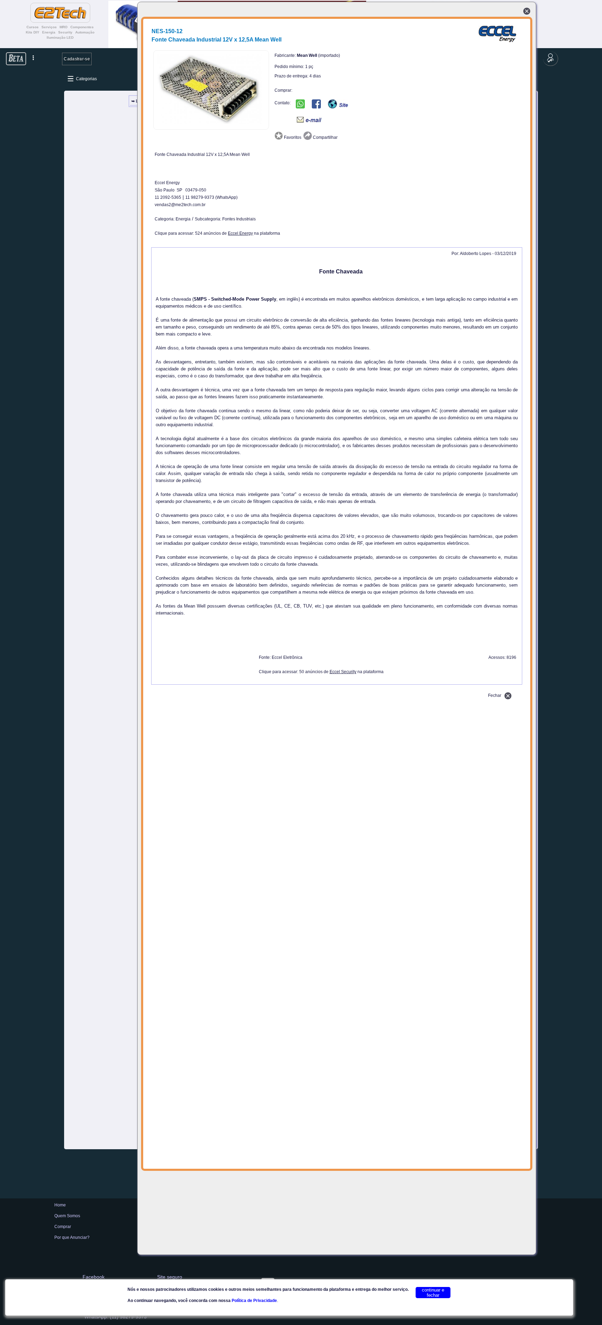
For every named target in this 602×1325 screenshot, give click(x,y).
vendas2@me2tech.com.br (180, 204)
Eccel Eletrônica (287, 657)
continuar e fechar (433, 1292)
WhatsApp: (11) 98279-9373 (115, 1316)
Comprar (62, 1226)
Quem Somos (67, 1215)
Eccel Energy (167, 182)
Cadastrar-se (77, 59)
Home (60, 1205)
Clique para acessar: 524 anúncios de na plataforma (217, 233)
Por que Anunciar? (72, 1237)
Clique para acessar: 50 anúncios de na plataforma (321, 671)
